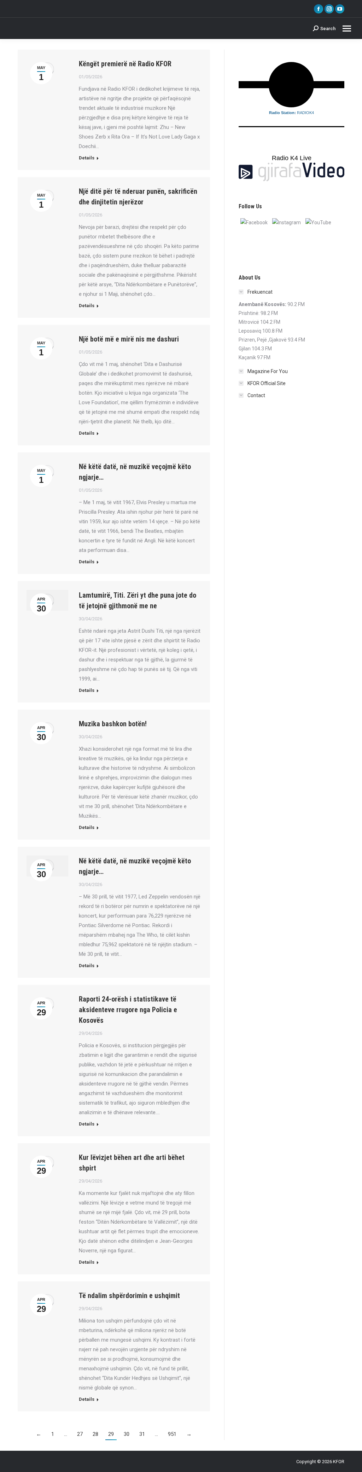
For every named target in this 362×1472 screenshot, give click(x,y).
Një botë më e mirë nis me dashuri (129, 339)
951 (172, 1434)
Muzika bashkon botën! (113, 724)
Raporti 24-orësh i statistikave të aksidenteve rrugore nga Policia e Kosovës (128, 1010)
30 (126, 1434)
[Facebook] (254, 222)
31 (142, 1434)
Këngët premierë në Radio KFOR (125, 64)
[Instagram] (286, 222)
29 (111, 1434)
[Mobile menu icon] (347, 28)
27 (80, 1434)
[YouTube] (318, 222)
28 (95, 1434)
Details (86, 157)
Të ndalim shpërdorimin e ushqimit (129, 1295)
